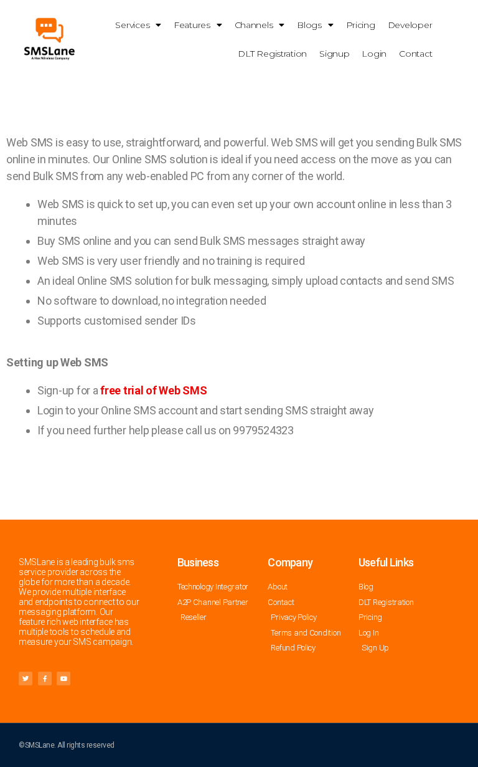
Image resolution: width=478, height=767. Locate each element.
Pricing (360, 25)
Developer (410, 25)
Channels (254, 25)
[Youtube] (63, 678)
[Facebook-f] (45, 678)
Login (374, 53)
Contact (415, 53)
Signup (334, 53)
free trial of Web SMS (153, 390)
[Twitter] (25, 678)
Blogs (309, 25)
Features (192, 25)
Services (132, 25)
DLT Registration (272, 53)
